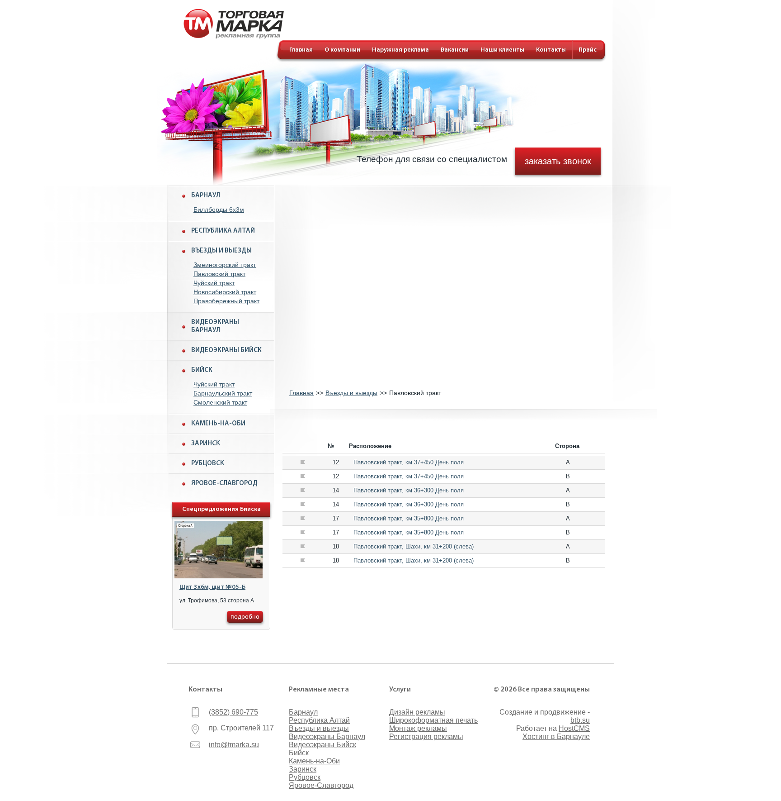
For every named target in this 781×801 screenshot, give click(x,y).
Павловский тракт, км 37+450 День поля (408, 462)
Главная (301, 50)
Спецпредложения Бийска (221, 509)
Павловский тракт (219, 273)
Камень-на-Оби (218, 423)
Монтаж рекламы (418, 728)
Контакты (551, 50)
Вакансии (455, 50)
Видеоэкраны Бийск (226, 350)
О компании (342, 50)
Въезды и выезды (221, 251)
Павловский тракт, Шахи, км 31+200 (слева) (413, 546)
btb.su (580, 720)
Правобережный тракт (226, 301)
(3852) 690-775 (233, 712)
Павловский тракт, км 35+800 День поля (408, 518)
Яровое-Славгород (224, 483)
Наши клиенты (502, 50)
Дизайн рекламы (417, 712)
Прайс (588, 50)
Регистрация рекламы (426, 736)
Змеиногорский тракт (224, 264)
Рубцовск (207, 463)
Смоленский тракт (220, 402)
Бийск (201, 370)
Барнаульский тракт (222, 393)
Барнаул (205, 195)
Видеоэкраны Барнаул (215, 326)
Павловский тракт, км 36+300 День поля (408, 490)
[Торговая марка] (233, 36)
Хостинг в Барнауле (556, 736)
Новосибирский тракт (224, 292)
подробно (245, 616)
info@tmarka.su (234, 745)
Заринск (205, 443)
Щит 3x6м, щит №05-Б (212, 587)
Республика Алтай (223, 231)
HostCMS (574, 728)
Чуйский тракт (214, 282)
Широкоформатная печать (433, 720)
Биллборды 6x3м (218, 209)
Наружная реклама (400, 50)
